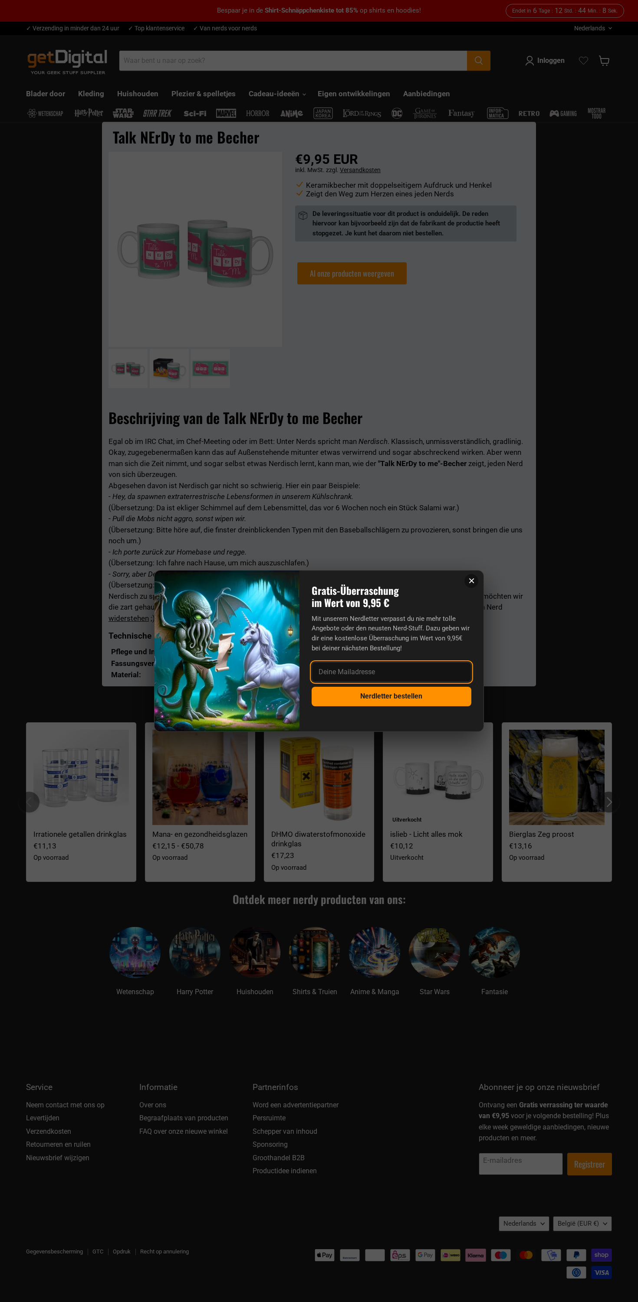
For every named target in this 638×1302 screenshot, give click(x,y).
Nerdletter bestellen (391, 696)
